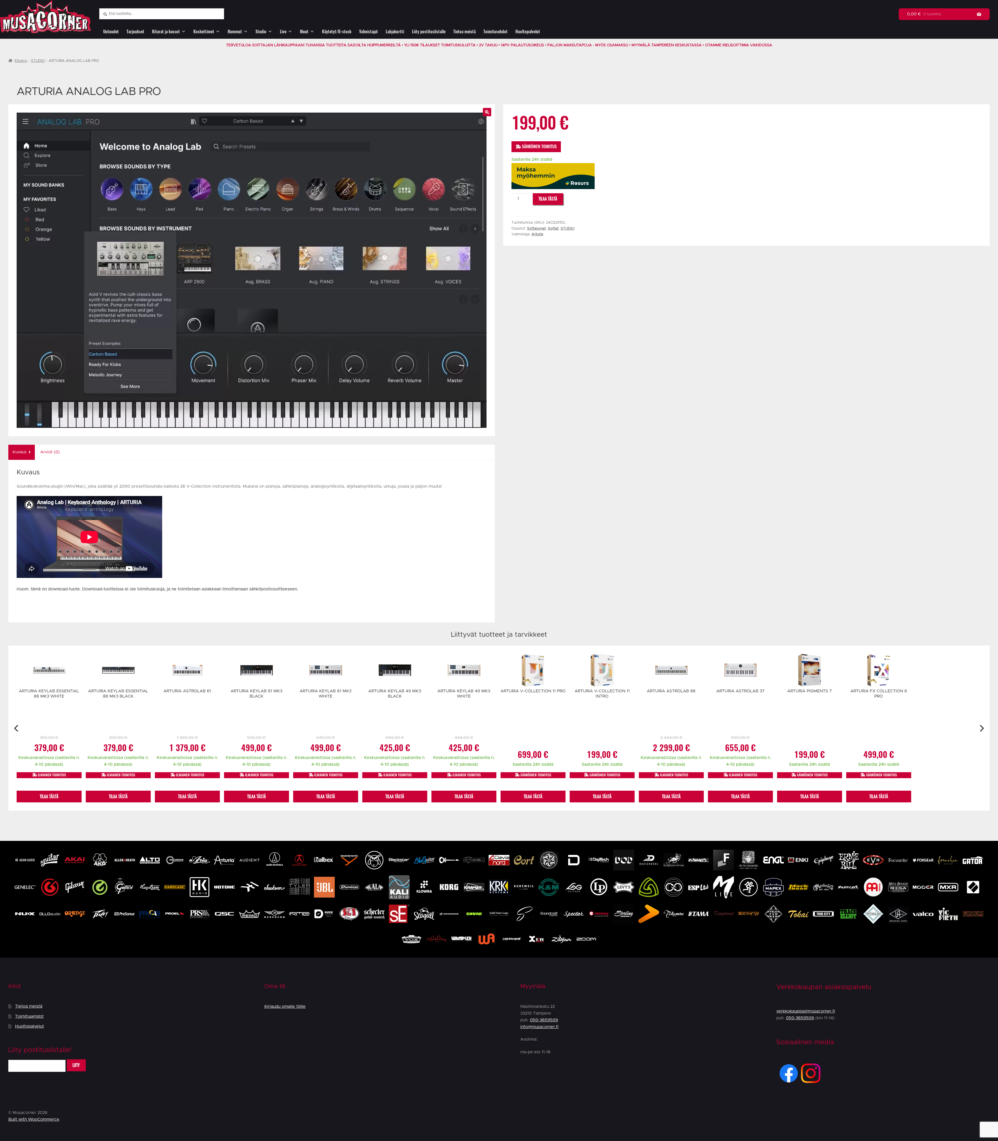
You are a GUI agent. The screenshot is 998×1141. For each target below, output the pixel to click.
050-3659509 (544, 1020)
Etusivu (21, 61)
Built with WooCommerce (33, 1119)
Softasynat (536, 228)
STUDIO (38, 61)
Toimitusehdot (495, 31)
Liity (76, 1065)
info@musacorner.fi (539, 1027)
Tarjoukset (135, 31)
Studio (260, 31)
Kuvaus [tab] (19, 452)
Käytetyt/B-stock (336, 31)
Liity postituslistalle (428, 31)
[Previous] (17, 728)
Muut (304, 31)
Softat (553, 228)
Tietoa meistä (464, 31)
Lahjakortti (395, 31)
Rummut (235, 31)
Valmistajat (368, 31)
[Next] (981, 728)
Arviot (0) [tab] (50, 452)
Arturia (537, 234)
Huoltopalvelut (527, 31)
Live (283, 31)
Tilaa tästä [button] (49, 796)
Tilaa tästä (548, 199)
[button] (487, 112)
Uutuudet (111, 31)
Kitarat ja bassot (166, 31)
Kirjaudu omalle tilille (285, 1006)
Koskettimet (203, 31)
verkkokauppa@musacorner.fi (805, 1011)
